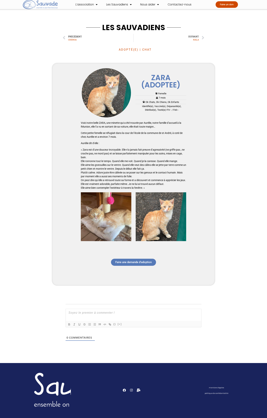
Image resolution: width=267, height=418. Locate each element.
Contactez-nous (179, 4)
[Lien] (109, 324)
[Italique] (74, 324)
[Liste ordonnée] (89, 324)
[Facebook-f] (124, 390)
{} (114, 324)
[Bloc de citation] (99, 324)
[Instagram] (131, 390)
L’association (85, 4)
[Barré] (84, 324)
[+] (120, 324)
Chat (147, 49)
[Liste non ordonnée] (94, 324)
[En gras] (69, 324)
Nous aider (147, 4)
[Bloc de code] (104, 324)
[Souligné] (79, 324)
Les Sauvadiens (117, 4)
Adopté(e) (128, 49)
